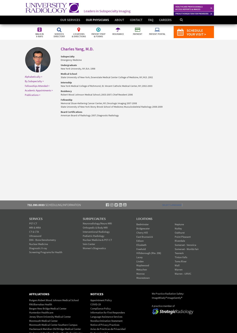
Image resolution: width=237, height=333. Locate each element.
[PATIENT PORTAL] (157, 27)
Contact (136, 20)
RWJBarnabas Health (40, 304)
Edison (140, 240)
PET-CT (33, 223)
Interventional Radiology (96, 231)
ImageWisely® (159, 297)
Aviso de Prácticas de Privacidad (107, 329)
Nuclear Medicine (38, 244)
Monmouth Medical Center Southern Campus (53, 324)
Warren (179, 269)
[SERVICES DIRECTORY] (59, 27)
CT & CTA (34, 231)
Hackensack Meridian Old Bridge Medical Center (55, 329)
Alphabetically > (33, 76)
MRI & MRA (35, 227)
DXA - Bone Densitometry (42, 240)
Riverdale (180, 240)
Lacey (139, 257)
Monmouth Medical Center (43, 320)
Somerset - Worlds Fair (187, 249)
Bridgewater (143, 228)
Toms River (181, 261)
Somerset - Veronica (185, 245)
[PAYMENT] (138, 27)
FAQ (150, 20)
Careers (165, 20)
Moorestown (143, 277)
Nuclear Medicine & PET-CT (97, 240)
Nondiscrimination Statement (106, 320)
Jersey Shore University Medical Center (50, 316)
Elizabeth (141, 245)
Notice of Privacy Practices (104, 324)
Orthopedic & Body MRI (95, 227)
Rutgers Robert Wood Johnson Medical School (54, 300)
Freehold (141, 249)
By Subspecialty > (34, 81)
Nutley (178, 228)
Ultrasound (35, 236)
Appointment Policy (101, 300)
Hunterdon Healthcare (41, 312)
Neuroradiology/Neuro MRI (97, 223)
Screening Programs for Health (45, 252)
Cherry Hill (142, 232)
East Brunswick (144, 236)
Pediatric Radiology (93, 236)
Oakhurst (180, 232)
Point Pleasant (183, 236)
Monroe (140, 273)
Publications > (32, 95)
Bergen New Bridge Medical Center (47, 308)
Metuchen (141, 269)
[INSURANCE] (118, 27)
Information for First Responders (107, 312)
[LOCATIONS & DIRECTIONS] (79, 27)
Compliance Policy (100, 308)
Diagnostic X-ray (38, 248)
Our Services (70, 20)
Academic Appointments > (39, 90)
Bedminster (142, 224)
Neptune (179, 224)
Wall (177, 265)
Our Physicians (97, 20)
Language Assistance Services (106, 316)
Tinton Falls (181, 257)
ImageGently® (174, 297)
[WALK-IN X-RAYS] (40, 27)
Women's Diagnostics (94, 248)
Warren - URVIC (183, 273)
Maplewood (142, 265)
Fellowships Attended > (37, 85)
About (119, 20)
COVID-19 (95, 304)
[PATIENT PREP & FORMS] (98, 27)
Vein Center (89, 244)
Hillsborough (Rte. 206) (148, 253)
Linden (140, 261)
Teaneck (179, 253)
